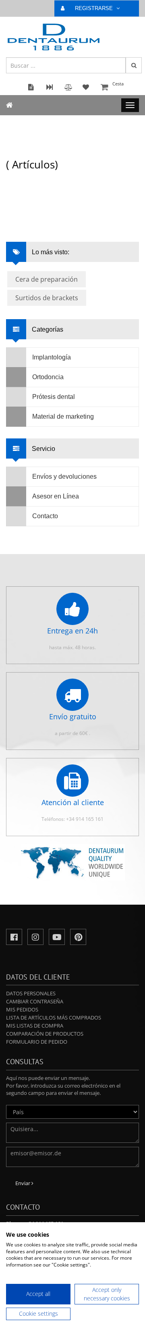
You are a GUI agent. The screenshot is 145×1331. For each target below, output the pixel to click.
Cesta (118, 84)
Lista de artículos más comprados (53, 1017)
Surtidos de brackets (46, 297)
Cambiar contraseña (34, 1001)
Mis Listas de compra (34, 1025)
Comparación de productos (44, 1033)
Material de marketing (63, 416)
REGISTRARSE (94, 8)
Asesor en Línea (55, 496)
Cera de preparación (46, 279)
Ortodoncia (48, 377)
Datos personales (31, 993)
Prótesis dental (53, 396)
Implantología (51, 357)
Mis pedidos (22, 1009)
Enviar (23, 1183)
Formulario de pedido (36, 1041)
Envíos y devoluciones (64, 476)
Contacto (45, 516)
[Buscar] (134, 65)
